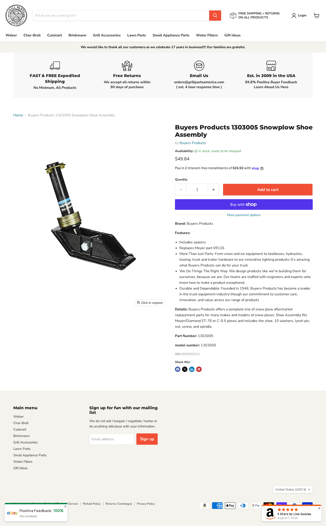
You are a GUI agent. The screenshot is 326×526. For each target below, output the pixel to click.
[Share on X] (184, 369)
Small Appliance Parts (171, 35)
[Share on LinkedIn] (191, 369)
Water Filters (207, 35)
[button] (300, 15)
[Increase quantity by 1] (213, 190)
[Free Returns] (127, 75)
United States (290, 489)
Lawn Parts (136, 35)
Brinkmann (77, 35)
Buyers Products (193, 143)
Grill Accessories (107, 35)
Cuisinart (54, 35)
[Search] (215, 15)
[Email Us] (199, 75)
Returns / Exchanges (119, 504)
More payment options (244, 215)
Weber (11, 35)
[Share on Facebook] (177, 369)
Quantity (181, 179)
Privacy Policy (146, 504)
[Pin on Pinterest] (199, 369)
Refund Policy (92, 504)
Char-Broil (32, 35)
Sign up (147, 439)
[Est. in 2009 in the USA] (271, 75)
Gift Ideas (232, 35)
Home (18, 115)
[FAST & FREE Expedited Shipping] (55, 75)
